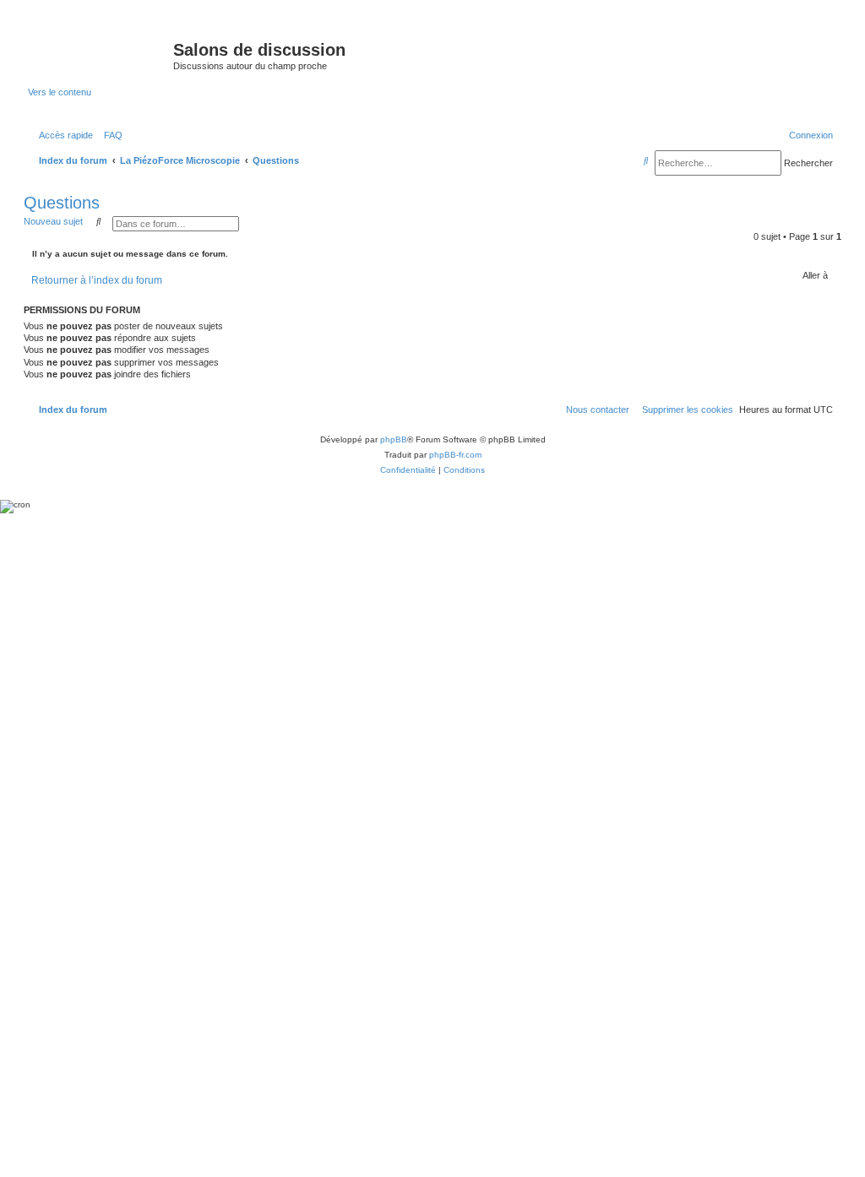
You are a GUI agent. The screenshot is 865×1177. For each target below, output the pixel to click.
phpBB (393, 439)
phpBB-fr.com (455, 454)
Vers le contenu (59, 92)
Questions (62, 202)
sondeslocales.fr (721, 36)
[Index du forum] (100, 55)
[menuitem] (109, 135)
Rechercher (808, 163)
